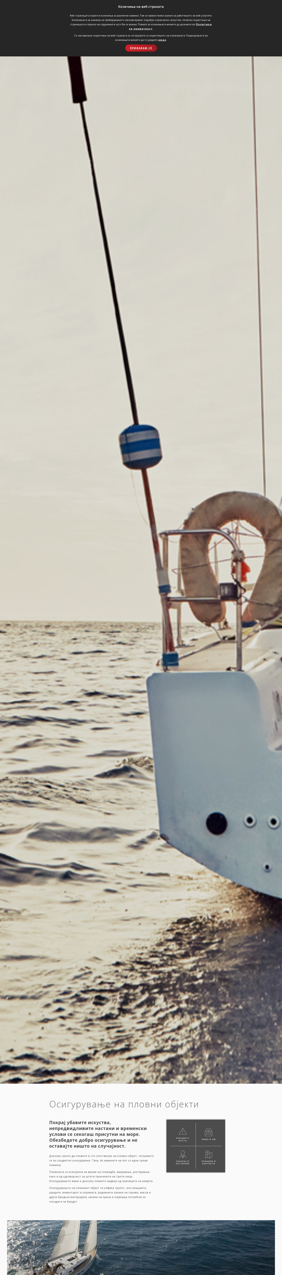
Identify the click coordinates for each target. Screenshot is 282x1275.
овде (162, 40)
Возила (22, 1077)
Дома (11, 1077)
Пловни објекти (37, 1077)
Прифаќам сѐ (141, 48)
